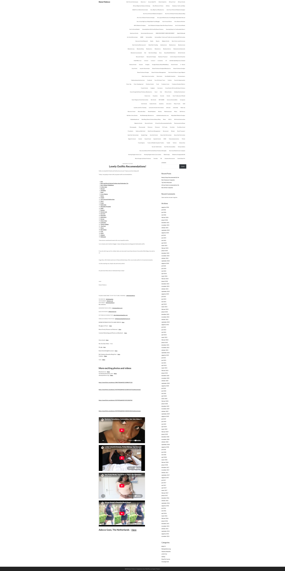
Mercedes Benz (141, 111)
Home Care (147, 95)
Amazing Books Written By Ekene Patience (152, 29)
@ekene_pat (110, 301)
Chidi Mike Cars (137, 60)
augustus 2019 (165, 416)
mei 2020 (164, 393)
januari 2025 (165, 250)
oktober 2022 (165, 319)
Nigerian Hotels (138, 123)
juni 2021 (164, 360)
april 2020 (164, 396)
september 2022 (166, 322)
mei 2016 (164, 510)
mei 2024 (164, 271)
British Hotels (181, 52)
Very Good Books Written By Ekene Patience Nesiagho (152, 150)
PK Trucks (164, 127)
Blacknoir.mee (181, 45)
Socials (140, 139)
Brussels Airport (140, 56)
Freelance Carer (165, 84)
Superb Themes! (156, 569)
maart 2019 (164, 429)
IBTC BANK (161, 99)
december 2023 (165, 283)
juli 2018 (164, 449)
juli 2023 (164, 296)
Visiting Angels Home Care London (152, 154)
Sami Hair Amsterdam (133, 135)
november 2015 (165, 526)
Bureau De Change (151, 56)
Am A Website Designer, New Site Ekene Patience (160, 25)
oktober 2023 (165, 289)
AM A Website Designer (140, 25)
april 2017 (164, 487)
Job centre (168, 103)
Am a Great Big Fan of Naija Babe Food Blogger (148, 21)
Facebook (149, 80)
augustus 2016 (165, 505)
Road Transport (181, 131)
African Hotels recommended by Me (170, 185)
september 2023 (166, 291)
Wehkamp (103, 236)
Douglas (147, 64)
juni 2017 (164, 482)
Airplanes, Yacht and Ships (178, 5)
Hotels (168, 95)
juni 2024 (164, 268)
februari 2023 (165, 309)
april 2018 (164, 457)
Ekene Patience (104, 2)
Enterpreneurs (181, 76)
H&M (102, 233)
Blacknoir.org (131, 48)
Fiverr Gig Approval (138, 84)
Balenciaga (103, 204)
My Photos (182, 111)
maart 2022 (164, 337)
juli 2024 (164, 266)
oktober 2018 (165, 442)
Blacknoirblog (140, 48)
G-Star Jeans (104, 187)
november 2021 (165, 347)
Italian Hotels (153, 103)
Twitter (175, 142)
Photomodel (142, 127)
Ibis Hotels (153, 99)
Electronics (159, 76)
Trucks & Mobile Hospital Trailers (155, 142)
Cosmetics (160, 60)
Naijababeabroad (134, 119)
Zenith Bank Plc (181, 158)
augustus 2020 (165, 385)
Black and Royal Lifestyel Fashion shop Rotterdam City (114, 183)
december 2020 (165, 375)
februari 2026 (165, 217)
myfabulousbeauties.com (162, 115)
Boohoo (103, 210)
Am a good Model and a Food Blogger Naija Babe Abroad (171, 17)
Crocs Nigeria (104, 194)
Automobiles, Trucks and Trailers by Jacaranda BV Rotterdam (170, 37)
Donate (141, 64)
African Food (172, 2)
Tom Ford (103, 226)
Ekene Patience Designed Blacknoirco (161, 68)
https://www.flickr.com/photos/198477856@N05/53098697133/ (115, 382)
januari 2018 (165, 465)
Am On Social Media (180, 25)
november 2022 (165, 317)
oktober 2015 (165, 528)
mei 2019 (164, 424)
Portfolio (172, 127)
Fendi (102, 192)
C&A (102, 231)
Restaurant (166, 131)
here (104, 347)
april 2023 (164, 304)
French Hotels (144, 88)
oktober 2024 (165, 258)
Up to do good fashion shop (108, 199)
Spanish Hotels (157, 139)
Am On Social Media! (134, 29)
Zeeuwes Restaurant (170, 158)
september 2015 (166, 531)
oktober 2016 (165, 500)
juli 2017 (164, 480)
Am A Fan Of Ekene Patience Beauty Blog (175, 13)
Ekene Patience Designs (179, 68)
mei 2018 (164, 454)
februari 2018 (165, 462)
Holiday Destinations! (179, 92)
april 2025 (164, 243)
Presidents (130, 131)
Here (123, 322)
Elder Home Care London (148, 76)
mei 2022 (164, 332)
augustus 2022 (165, 324)
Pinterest (150, 127)
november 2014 (165, 536)
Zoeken (164, 162)
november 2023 (165, 286)
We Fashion (104, 229)
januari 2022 (165, 342)
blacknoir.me (163, 45)
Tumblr (168, 142)
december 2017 (165, 467)
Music (175, 111)
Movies (160, 111)
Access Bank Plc (152, 2)
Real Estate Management (154, 131)
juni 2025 (164, 237)
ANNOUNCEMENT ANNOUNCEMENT (165, 33)
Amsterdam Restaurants (147, 33)
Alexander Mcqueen (106, 206)
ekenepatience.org (117, 308)
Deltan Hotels (132, 64)
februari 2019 (165, 431)
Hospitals (155, 95)
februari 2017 (165, 493)
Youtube (155, 158)
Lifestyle (168, 107)
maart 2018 (164, 459)
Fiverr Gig (128, 84)
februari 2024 (165, 278)
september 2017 (166, 475)
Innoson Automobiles (172, 99)
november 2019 (165, 408)
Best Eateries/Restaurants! (139, 45)
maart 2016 (164, 516)
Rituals (173, 131)
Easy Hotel (134, 68)
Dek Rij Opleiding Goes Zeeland (177, 60)
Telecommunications (174, 139)
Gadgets (153, 88)
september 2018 (166, 444)
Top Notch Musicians (167, 182)
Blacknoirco (149, 48)
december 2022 (165, 314)
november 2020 (165, 378)
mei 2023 (164, 301)
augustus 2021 (165, 355)
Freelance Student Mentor (178, 84)
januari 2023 (165, 311)
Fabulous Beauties (166, 551)
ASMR (141, 37)
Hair (161, 92)
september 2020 (166, 383)
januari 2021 (165, 373)
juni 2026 (164, 212)
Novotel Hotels (149, 123)
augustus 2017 (165, 477)
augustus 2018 (165, 447)
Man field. (103, 215)
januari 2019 (165, 434)
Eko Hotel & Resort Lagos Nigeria (176, 72)
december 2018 (165, 436)
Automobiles (149, 37)
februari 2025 (165, 248)
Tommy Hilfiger (105, 224)
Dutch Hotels (174, 64)
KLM (184, 103)
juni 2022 (164, 329)
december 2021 (165, 345)
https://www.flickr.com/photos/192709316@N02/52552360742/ (115, 400)
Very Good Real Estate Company (177, 150)
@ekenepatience (130, 295)
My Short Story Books (132, 115)
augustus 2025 (165, 232)
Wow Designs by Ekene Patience (143, 158)
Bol (145, 52)
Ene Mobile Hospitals (170, 76)
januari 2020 (165, 403)
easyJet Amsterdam (145, 68)
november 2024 (165, 255)
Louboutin (103, 222)
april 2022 (164, 334)
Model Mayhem (152, 111)
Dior (102, 181)
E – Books (182, 64)
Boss (160, 52)
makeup (163, 556)
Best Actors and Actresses (178, 41)
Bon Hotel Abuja (153, 52)
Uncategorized (165, 561)
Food (157, 84)
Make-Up (183, 107)
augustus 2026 (165, 207)
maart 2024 (164, 276)
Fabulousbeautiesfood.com (138, 80)
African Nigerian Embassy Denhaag (141, 5)
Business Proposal (162, 56)
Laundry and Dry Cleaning (140, 107)
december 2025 (165, 222)
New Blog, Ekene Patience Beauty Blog (151, 119)
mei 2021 (164, 363)
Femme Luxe (104, 212)
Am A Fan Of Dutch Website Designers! (152, 13)
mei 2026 (164, 215)
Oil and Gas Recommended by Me (163, 123)
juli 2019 (164, 419)
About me (143, 2)
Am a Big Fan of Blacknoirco (157, 9)
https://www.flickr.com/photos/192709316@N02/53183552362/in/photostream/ (120, 411)
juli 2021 (164, 357)
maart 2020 (164, 398)
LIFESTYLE (164, 554)
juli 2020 (164, 388)
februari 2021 (165, 370)
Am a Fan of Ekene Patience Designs (146, 17)
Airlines (168, 5)
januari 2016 (165, 521)
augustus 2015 (165, 533)
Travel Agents (141, 142)
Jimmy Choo (104, 220)
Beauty (157, 41)
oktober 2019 (165, 411)
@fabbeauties (109, 299)
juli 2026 (164, 209)
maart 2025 (164, 245)
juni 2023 (164, 299)
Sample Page (144, 135)
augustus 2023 (165, 294)
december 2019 (165, 406)
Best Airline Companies (167, 187)
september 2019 (166, 414)
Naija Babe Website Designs (178, 115)
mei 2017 (164, 485)
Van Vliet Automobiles (169, 146)
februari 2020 (165, 401)
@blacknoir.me (112, 311)
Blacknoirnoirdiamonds (179, 48)
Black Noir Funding (153, 45)
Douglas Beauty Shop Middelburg (160, 64)
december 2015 (165, 523)
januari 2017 (165, 495)
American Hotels (134, 33)
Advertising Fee (162, 2)
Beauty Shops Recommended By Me (170, 177)
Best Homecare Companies (168, 180)
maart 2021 (164, 368)
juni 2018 (164, 452)
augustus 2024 (165, 263)
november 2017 (165, 470)
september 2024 (166, 260)
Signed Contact (132, 139)
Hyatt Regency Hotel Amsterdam (140, 99)
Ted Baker (103, 190)
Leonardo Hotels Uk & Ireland (156, 107)
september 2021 (166, 352)
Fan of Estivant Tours (160, 80)
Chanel (102, 197)
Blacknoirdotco (167, 48)
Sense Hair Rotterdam (165, 135)
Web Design (167, 154)
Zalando (103, 235)
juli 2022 (164, 327)
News (164, 119)
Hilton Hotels (168, 92)
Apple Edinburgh (181, 33)
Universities (182, 142)
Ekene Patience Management (159, 72)
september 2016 (166, 503)
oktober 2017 (165, 472)
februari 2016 (165, 518)
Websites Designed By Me (178, 154)
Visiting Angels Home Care (134, 154)
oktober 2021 (165, 350)
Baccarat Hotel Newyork (142, 41)
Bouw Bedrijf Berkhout (170, 52)
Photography (133, 127)
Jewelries (161, 103)
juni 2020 (164, 391)
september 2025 (166, 230)
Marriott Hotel (131, 111)
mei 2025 (164, 240)
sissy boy (103, 213)
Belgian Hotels (165, 41)
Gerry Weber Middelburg (107, 185)
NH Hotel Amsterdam (179, 119)
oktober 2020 (165, 380)
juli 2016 (164, 508)
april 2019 (164, 426)
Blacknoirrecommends (136, 52)
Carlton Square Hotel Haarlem (177, 56)
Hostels (162, 95)
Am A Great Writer (167, 21)
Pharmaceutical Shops (179, 123)
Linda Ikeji (175, 107)
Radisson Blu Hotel (140, 131)
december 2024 (165, 253)
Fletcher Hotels (150, 84)
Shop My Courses (166, 559)
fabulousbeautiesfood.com (123, 318)
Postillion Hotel (181, 127)
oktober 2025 (165, 227)
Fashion (170, 80)
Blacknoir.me (172, 45)
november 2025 (165, 225)
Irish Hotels (144, 103)
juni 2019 (164, 421)
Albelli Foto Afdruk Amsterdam (140, 9)
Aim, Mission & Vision (158, 5)
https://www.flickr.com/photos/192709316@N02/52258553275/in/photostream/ (120, 389)
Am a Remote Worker (179, 21)
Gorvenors (160, 88)
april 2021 (164, 365)
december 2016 (165, 498)
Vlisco (102, 228)
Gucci (156, 92)
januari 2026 (165, 220)
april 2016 (164, 513)
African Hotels (181, 2)
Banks (151, 41)
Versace (103, 188)
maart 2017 (164, 490)
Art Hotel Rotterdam (132, 37)
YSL (161, 158)
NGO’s (170, 119)
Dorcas (102, 219)
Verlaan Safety (181, 146)
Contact (146, 60)
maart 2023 (164, 306)
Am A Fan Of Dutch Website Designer (176, 9)
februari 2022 (165, 340)
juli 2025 (164, 235)
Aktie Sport (103, 217)
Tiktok (183, 139)
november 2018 (165, 439)
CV (166, 60)
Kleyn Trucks (177, 103)
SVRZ (165, 139)
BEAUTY (164, 546)
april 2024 (164, 273)
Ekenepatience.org (166, 549)
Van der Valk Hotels (157, 146)
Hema (102, 195)
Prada (102, 203)
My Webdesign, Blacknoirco (147, 115)
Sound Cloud (148, 139)
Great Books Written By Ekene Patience (175, 88)
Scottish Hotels (154, 135)
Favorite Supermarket (179, 80)
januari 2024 (165, 281)
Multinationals (168, 111)
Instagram (182, 99)
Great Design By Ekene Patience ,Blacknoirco (141, 92)
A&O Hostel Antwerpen (132, 2)
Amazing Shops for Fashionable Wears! (175, 29)
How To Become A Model (179, 95)
